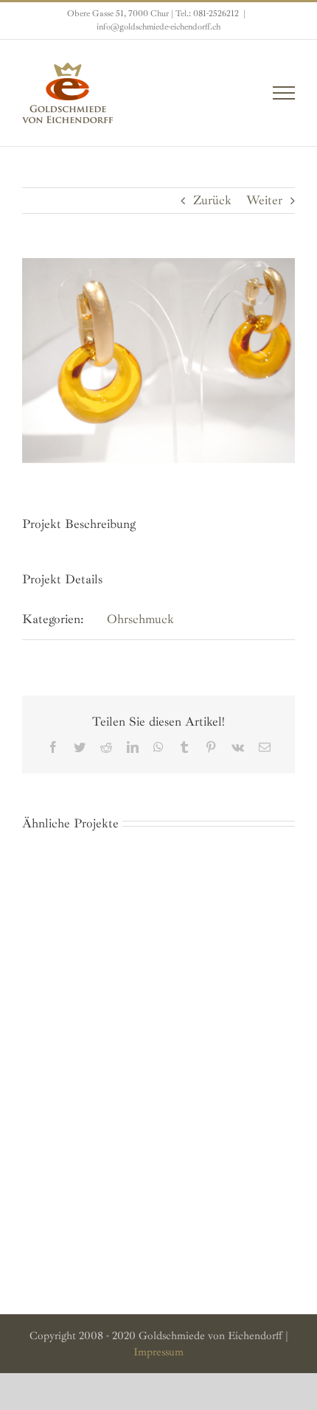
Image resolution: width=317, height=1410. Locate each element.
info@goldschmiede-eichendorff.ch (158, 26)
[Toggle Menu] (284, 93)
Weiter (264, 200)
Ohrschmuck (140, 619)
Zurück (212, 200)
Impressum (158, 1352)
